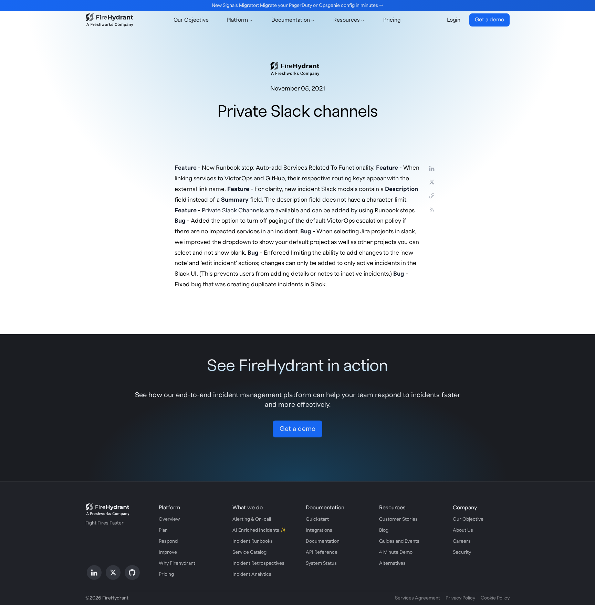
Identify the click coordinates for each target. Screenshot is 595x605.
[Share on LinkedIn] (431, 168)
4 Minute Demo (396, 552)
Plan (163, 530)
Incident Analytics (251, 574)
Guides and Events (399, 541)
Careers (462, 541)
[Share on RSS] (431, 209)
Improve (168, 552)
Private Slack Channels (233, 210)
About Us (463, 530)
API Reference (321, 552)
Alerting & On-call (251, 519)
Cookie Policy (495, 598)
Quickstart (317, 519)
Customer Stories (398, 519)
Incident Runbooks (252, 541)
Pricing (391, 20)
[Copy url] (431, 195)
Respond (168, 541)
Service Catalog (249, 552)
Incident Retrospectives (258, 563)
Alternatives (392, 563)
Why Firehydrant (177, 563)
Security (462, 552)
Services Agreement (417, 598)
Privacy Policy (460, 598)
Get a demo (489, 19)
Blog (383, 530)
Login (453, 20)
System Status (321, 563)
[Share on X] (431, 182)
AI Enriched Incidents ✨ (259, 530)
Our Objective (191, 20)
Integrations (319, 530)
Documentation (323, 541)
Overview (169, 519)
